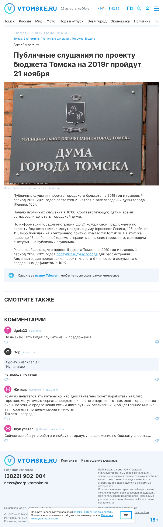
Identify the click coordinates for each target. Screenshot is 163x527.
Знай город (97, 21)
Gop (17, 352)
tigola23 (20, 330)
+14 (101, 8)
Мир (38, 21)
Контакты (69, 460)
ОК (126, 515)
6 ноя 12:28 (52, 390)
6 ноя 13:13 (57, 429)
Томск (9, 21)
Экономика (120, 21)
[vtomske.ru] (30, 8)
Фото (51, 21)
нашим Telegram (47, 275)
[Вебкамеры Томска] (130, 8)
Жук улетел (24, 429)
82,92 (113, 8)
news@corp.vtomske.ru (26, 483)
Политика (142, 21)
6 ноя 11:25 (28, 352)
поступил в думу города (77, 254)
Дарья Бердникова (26, 44)
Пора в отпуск (71, 21)
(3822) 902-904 (25, 476)
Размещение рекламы (99, 460)
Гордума (77, 38)
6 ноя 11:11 (35, 330)
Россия (25, 21)
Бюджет (91, 38)
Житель (20, 389)
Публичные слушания (55, 38)
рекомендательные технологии (92, 511)
